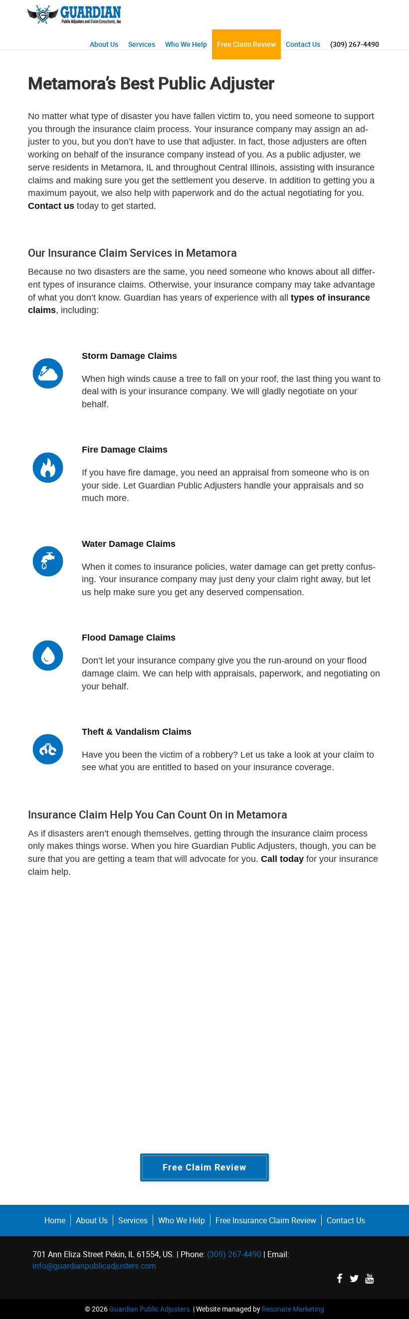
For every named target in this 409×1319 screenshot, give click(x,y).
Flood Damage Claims (129, 638)
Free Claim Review (246, 44)
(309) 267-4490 (354, 44)
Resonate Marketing (293, 1309)
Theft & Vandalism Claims (137, 732)
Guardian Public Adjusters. (150, 1309)
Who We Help (186, 44)
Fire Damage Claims (125, 450)
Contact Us (303, 44)
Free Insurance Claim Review (265, 1220)
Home (54, 1220)
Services (141, 44)
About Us (104, 44)
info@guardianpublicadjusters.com (94, 1265)
